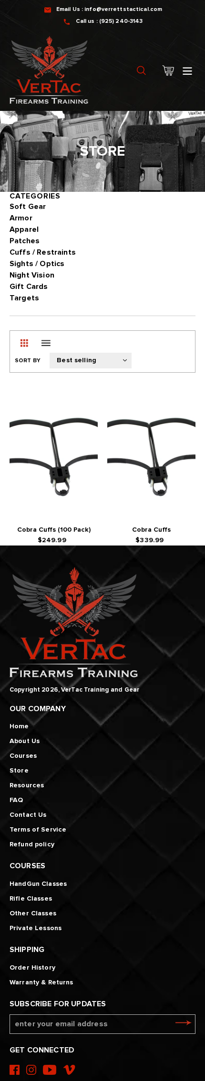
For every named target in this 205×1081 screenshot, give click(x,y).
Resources (27, 785)
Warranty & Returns (41, 982)
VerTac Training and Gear (100, 690)
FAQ (16, 800)
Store (19, 770)
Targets (24, 298)
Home (19, 726)
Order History (32, 967)
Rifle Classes (31, 898)
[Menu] (187, 69)
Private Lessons (36, 928)
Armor (21, 218)
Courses (23, 756)
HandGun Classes (38, 884)
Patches (25, 241)
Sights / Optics (37, 264)
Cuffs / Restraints (43, 252)
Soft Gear (28, 206)
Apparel (24, 229)
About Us (25, 741)
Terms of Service (38, 829)
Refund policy (32, 844)
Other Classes (33, 913)
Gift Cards (29, 286)
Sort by (28, 361)
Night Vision (32, 275)
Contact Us (28, 815)
